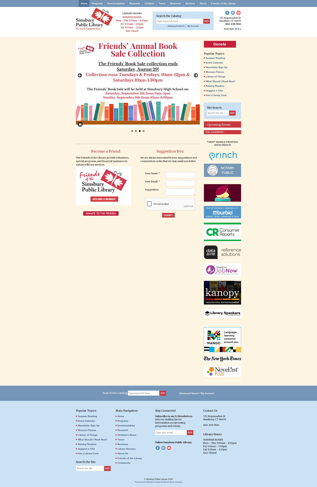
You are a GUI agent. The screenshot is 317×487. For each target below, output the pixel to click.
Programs (97, 3)
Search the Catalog (168, 16)
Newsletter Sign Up (216, 67)
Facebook (227, 13)
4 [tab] (143, 131)
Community (124, 463)
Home (84, 3)
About (203, 3)
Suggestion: (152, 189)
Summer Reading (215, 58)
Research (134, 3)
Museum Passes (215, 72)
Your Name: (152, 173)
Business (175, 3)
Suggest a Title (214, 90)
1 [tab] (132, 131)
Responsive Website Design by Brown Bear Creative (158, 482)
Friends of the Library (223, 3)
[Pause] (80, 124)
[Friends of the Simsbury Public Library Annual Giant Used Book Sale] (138, 84)
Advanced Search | (177, 26)
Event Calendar (214, 62)
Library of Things (215, 76)
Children (149, 3)
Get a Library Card (216, 95)
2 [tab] (136, 131)
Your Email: (152, 181)
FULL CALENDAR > (215, 132)
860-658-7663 (233, 24)
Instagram (233, 13)
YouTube (238, 13)
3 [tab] (140, 131)
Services (190, 3)
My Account (192, 26)
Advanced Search (189, 393)
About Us (123, 453)
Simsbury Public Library (94, 19)
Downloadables (116, 3)
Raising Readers (215, 86)
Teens (162, 3)
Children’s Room (127, 435)
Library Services (127, 448)
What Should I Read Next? (220, 81)
